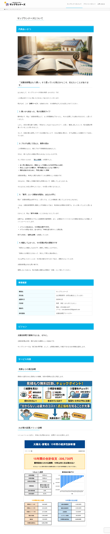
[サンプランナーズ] (15, 4)
